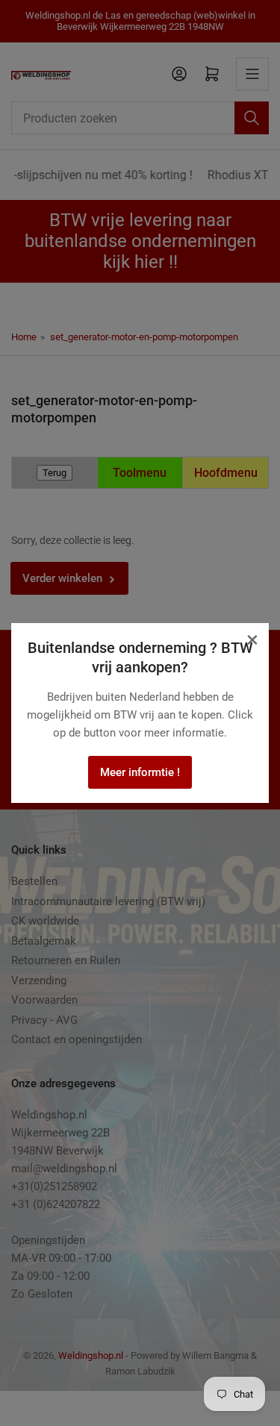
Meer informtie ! (140, 772)
